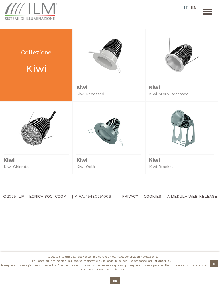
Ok (115, 280)
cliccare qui (163, 260)
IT (186, 7)
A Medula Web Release (192, 196)
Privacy (130, 196)
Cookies (152, 196)
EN (193, 7)
